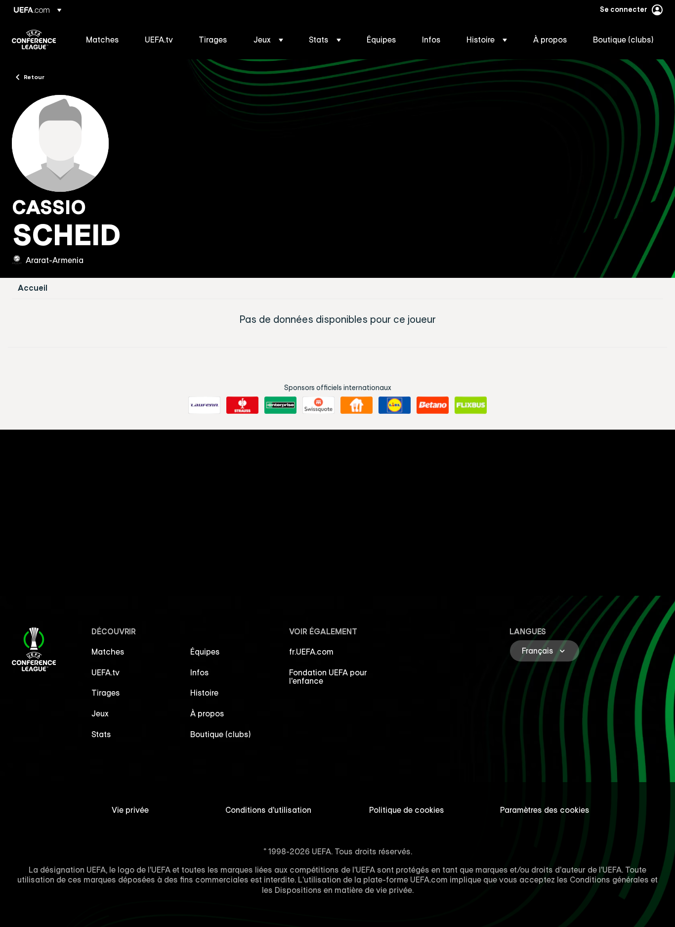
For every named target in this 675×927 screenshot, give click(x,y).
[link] (103, 39)
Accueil (32, 288)
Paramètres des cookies (545, 809)
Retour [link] (34, 76)
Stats (101, 734)
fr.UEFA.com (311, 651)
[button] (268, 39)
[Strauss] (242, 405)
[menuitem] (103, 39)
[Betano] (433, 405)
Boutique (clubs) (220, 734)
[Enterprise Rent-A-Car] (280, 405)
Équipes (205, 651)
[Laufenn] (204, 405)
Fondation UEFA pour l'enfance (328, 677)
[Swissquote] (318, 405)
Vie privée (130, 809)
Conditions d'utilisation (268, 809)
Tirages (105, 692)
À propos (207, 713)
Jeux (100, 713)
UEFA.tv (105, 672)
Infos (199, 672)
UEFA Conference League (34, 39)
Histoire (204, 692)
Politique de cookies (406, 809)
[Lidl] (395, 405)
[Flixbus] (471, 405)
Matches (108, 651)
